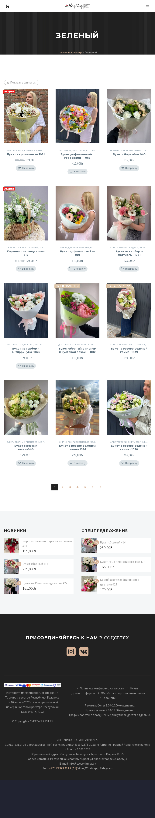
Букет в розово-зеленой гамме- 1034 (77, 447)
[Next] (100, 487)
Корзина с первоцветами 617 (26, 253)
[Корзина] (7, 6)
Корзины (44, 248)
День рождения (67, 345)
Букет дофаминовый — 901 (77, 253)
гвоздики (133, 248)
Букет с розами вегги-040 (25, 447)
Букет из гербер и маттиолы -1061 (129, 253)
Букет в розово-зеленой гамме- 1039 (129, 350)
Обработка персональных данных (124, 693)
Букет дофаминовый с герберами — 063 (77, 156)
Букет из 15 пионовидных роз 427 (44, 583)
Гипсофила (78, 150)
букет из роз (64, 442)
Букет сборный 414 (35, 564)
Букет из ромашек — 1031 (26, 154)
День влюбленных (130, 150)
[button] (26, 168)
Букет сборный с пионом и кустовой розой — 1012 (77, 350)
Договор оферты (83, 693)
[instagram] (71, 651)
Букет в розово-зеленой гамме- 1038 (129, 447)
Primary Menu (147, 6)
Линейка (147, 150)
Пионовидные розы (37, 442)
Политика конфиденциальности (102, 688)
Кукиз (134, 688)
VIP (59, 150)
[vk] (83, 651)
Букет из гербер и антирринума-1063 (26, 350)
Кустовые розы (94, 150)
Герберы (67, 150)
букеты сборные (33, 150)
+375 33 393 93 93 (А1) (63, 768)
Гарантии (109, 698)
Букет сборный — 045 (129, 154)
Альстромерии (15, 150)
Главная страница (70, 52)
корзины (34, 248)
